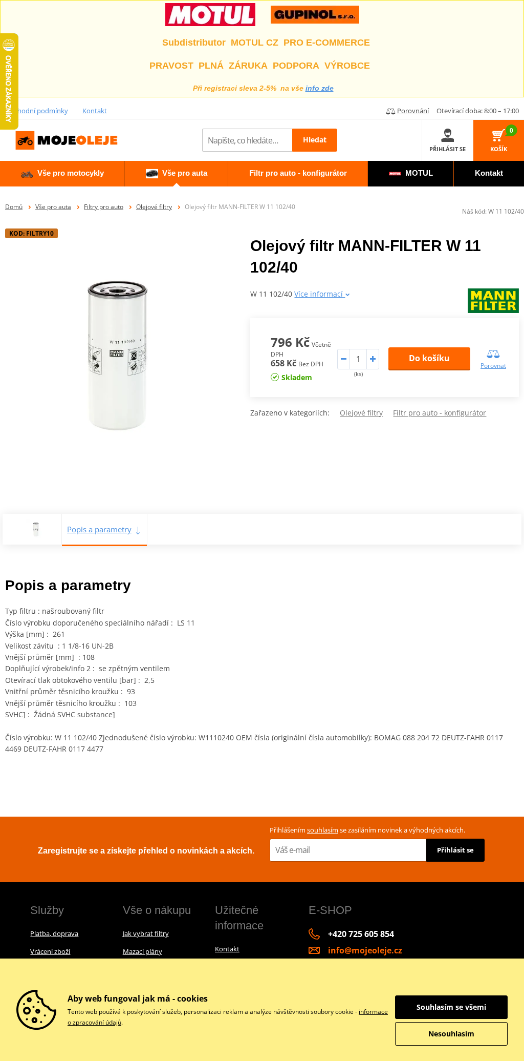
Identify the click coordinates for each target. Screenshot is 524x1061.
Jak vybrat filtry (146, 933)
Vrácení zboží (50, 951)
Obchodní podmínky (36, 110)
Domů (14, 206)
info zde (319, 88)
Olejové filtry (154, 206)
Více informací (319, 294)
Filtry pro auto (103, 206)
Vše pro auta (53, 206)
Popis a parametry (99, 529)
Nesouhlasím (451, 1033)
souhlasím (322, 830)
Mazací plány (142, 951)
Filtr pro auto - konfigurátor (439, 413)
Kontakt (94, 110)
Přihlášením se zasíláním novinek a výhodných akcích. (367, 830)
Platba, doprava (54, 933)
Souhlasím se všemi (451, 1007)
